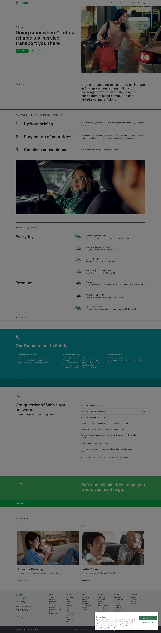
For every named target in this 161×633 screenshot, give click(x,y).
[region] (126, 621)
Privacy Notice (113, 628)
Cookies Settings (148, 622)
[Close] (156, 613)
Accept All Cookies (147, 618)
